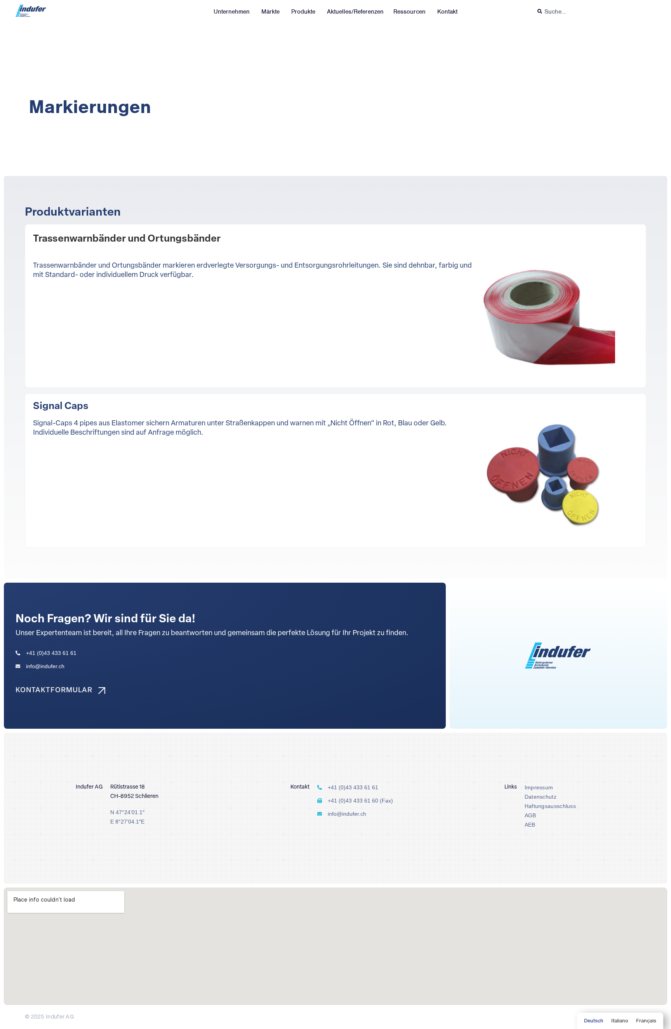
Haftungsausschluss (550, 806)
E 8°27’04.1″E (127, 821)
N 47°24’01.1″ (127, 812)
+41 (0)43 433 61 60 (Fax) (360, 800)
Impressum (539, 787)
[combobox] (594, 12)
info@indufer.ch (45, 666)
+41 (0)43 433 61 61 (51, 653)
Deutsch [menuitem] (593, 1020)
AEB (530, 825)
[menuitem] (593, 1021)
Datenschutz (540, 797)
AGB (530, 815)
